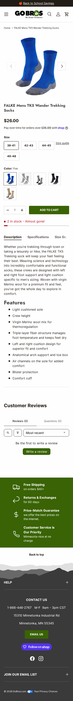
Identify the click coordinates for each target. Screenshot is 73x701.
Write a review (36, 452)
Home (7, 27)
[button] (66, 14)
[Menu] (6, 14)
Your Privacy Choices (45, 691)
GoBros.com (19, 691)
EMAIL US (36, 634)
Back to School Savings (38, 3)
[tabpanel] (36, 312)
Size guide (62, 143)
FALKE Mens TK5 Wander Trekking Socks (36, 27)
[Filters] (18, 433)
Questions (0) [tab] (53, 421)
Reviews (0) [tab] (20, 421)
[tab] (13, 237)
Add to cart (49, 210)
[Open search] (8, 433)
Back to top (36, 554)
